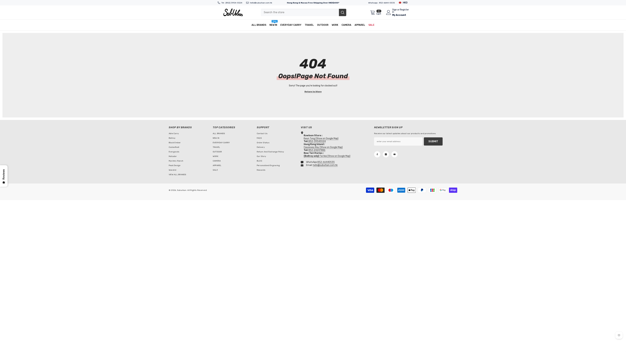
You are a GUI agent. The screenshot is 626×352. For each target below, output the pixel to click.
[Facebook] (377, 154)
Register (404, 10)
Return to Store (313, 91)
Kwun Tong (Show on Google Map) (321, 138)
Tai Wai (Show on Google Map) (327, 156)
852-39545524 (317, 141)
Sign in (394, 11)
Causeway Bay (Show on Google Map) (323, 147)
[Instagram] (386, 154)
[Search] (303, 12)
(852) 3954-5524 (233, 3)
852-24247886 (316, 150)
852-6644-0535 (387, 3)
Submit (433, 141)
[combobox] (300, 12)
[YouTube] (394, 154)
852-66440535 (326, 162)
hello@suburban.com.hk (261, 3)
